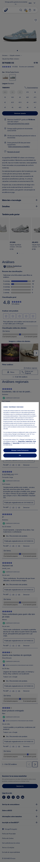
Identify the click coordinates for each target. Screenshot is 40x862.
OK (20, 455)
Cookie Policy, (28, 441)
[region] (20, 431)
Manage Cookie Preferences (19, 450)
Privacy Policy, (21, 441)
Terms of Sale (16, 443)
